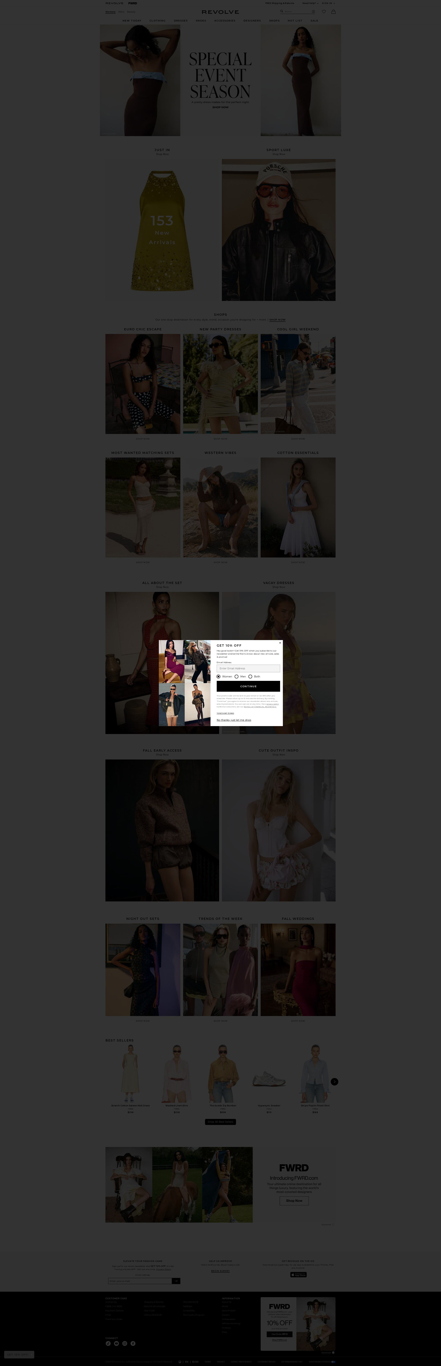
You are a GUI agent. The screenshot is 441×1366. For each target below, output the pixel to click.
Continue (248, 686)
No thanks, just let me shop (234, 720)
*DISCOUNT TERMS (225, 713)
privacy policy (272, 704)
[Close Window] (280, 643)
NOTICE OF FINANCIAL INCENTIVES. (260, 707)
